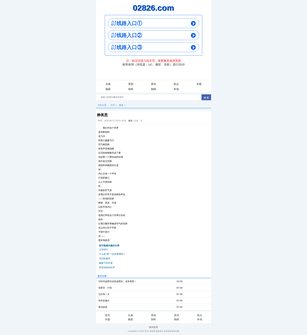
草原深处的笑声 (107, 267)
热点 (176, 84)
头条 (108, 84)
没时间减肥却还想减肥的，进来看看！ (117, 281)
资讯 (153, 84)
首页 (107, 315)
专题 (198, 84)
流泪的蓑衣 (104, 258)
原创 (130, 84)
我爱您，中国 (105, 287)
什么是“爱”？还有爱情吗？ (112, 254)
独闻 (153, 89)
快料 (130, 89)
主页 (112, 105)
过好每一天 (104, 294)
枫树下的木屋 (106, 263)
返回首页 (153, 327)
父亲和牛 (103, 249)
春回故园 (102, 307)
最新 (108, 89)
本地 (176, 89)
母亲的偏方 (104, 300)
